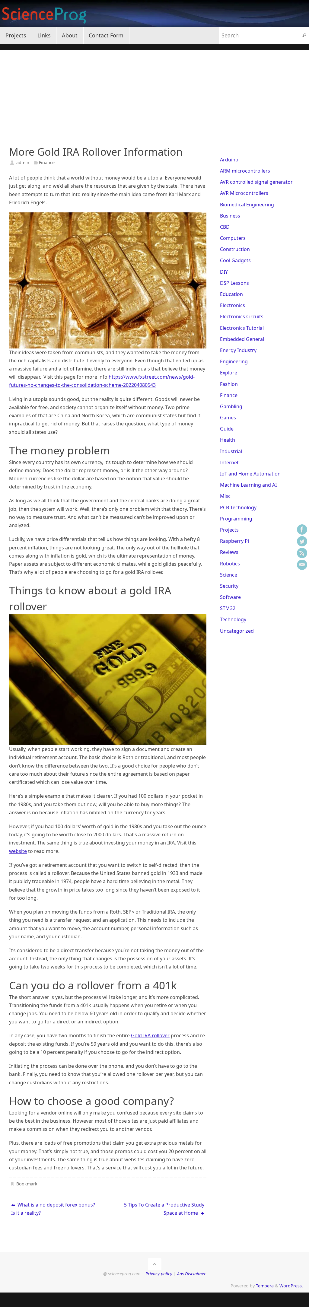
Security (229, 586)
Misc (225, 496)
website (18, 851)
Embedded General (242, 339)
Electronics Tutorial (242, 328)
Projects (229, 529)
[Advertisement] (154, 92)
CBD (225, 227)
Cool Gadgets (235, 260)
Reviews (229, 552)
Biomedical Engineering (247, 204)
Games (228, 417)
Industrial (231, 451)
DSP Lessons (234, 283)
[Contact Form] (302, 565)
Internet (229, 462)
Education (231, 294)
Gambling (231, 406)
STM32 (227, 608)
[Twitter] (302, 541)
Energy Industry (238, 350)
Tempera (265, 1286)
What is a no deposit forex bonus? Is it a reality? (53, 1208)
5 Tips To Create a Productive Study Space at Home (164, 1208)
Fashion (229, 384)
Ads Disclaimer (191, 1274)
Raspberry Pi (234, 541)
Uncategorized (237, 631)
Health (227, 440)
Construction (235, 249)
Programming (236, 518)
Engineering (234, 361)
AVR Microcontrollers (244, 193)
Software (230, 597)
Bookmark (26, 1184)
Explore (228, 372)
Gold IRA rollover (150, 1035)
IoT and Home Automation (250, 473)
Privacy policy (158, 1274)
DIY (224, 272)
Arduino (229, 159)
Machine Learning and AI (248, 485)
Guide (227, 428)
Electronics (232, 305)
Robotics (230, 563)
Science (228, 574)
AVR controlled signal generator (256, 182)
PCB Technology (238, 507)
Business (230, 215)
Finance (47, 162)
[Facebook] (302, 529)
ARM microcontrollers (245, 170)
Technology (233, 619)
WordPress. (291, 1286)
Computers (233, 238)
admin (22, 162)
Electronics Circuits (241, 316)
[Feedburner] (302, 553)
